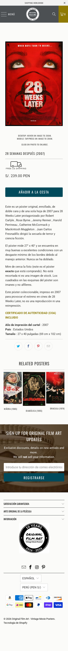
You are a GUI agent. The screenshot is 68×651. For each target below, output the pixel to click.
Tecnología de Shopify (15, 622)
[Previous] (8, 84)
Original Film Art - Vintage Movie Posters (33, 618)
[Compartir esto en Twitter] (18, 346)
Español (28, 578)
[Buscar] (54, 14)
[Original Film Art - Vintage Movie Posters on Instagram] (37, 567)
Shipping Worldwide (34, 3)
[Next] (60, 84)
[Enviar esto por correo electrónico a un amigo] (48, 346)
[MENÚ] (2, 14)
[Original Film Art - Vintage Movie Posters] (32, 14)
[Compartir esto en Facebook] (28, 346)
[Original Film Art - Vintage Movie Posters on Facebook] (30, 567)
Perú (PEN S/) (31, 587)
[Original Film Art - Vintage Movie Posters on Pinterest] (43, 567)
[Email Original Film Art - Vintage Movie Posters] (24, 567)
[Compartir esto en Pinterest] (38, 346)
